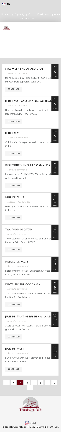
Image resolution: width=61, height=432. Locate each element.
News (10, 73)
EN (8, 4)
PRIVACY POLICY (35, 427)
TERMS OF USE (51, 427)
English (32, 423)
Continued (14, 89)
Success (11, 137)
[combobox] (29, 4)
